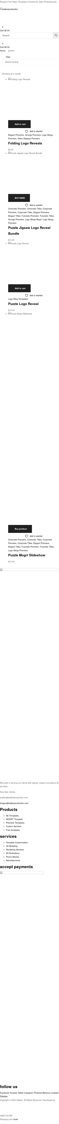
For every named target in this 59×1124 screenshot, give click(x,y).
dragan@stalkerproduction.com (14, 803)
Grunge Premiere (33, 134)
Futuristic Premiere (30, 215)
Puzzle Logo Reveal (23, 303)
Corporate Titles (25, 212)
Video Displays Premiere (29, 138)
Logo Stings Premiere (18, 550)
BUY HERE (20, 198)
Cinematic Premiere (17, 208)
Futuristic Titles (47, 215)
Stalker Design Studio (9, 1103)
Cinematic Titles (34, 208)
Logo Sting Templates (18, 298)
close (15, 1119)
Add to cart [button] (20, 124)
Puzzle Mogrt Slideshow (26, 555)
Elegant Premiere (16, 134)
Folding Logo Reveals (25, 143)
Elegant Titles (14, 215)
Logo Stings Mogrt (33, 219)
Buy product (21, 528)
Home (2, 50)
